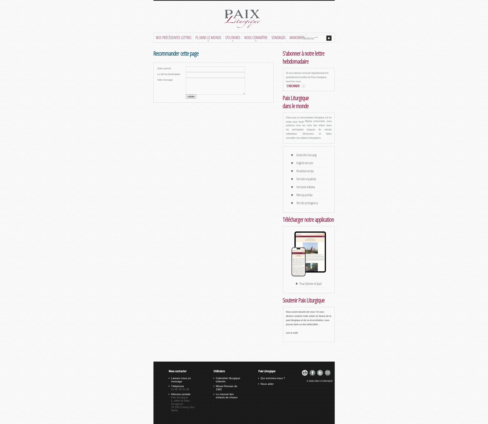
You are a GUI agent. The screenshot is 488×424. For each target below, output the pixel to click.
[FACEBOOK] (312, 373)
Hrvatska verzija (304, 171)
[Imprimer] (305, 373)
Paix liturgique (244, 19)
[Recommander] (328, 373)
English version (304, 163)
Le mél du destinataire (168, 74)
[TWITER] (320, 373)
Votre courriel (164, 68)
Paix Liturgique (324, 381)
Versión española (305, 179)
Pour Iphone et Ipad (310, 283)
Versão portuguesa (306, 203)
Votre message (165, 80)
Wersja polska (303, 195)
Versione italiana (305, 187)
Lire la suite (292, 333)
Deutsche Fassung (305, 155)
